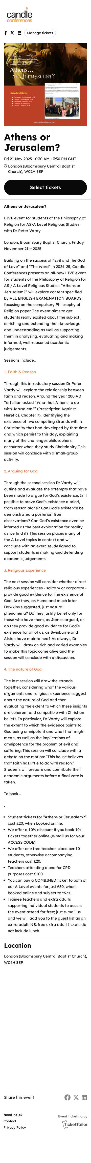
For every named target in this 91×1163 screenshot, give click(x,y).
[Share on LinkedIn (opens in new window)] (84, 1097)
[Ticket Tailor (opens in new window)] (74, 1124)
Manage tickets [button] (40, 33)
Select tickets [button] (45, 187)
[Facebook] (5, 33)
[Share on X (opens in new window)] (76, 1097)
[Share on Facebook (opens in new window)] (67, 1097)
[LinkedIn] (19, 33)
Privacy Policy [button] (15, 1127)
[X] (12, 33)
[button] (14, 1121)
